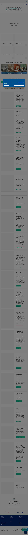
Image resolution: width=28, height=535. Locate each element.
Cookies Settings (6, 85)
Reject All (21, 85)
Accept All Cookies (16, 85)
